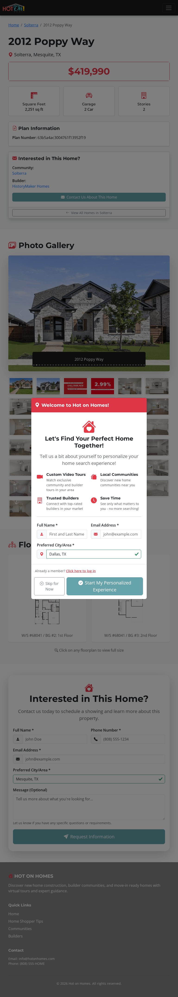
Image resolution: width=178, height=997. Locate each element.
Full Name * (47, 525)
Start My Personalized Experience (108, 586)
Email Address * (105, 525)
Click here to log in (81, 571)
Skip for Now (52, 586)
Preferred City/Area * (55, 545)
